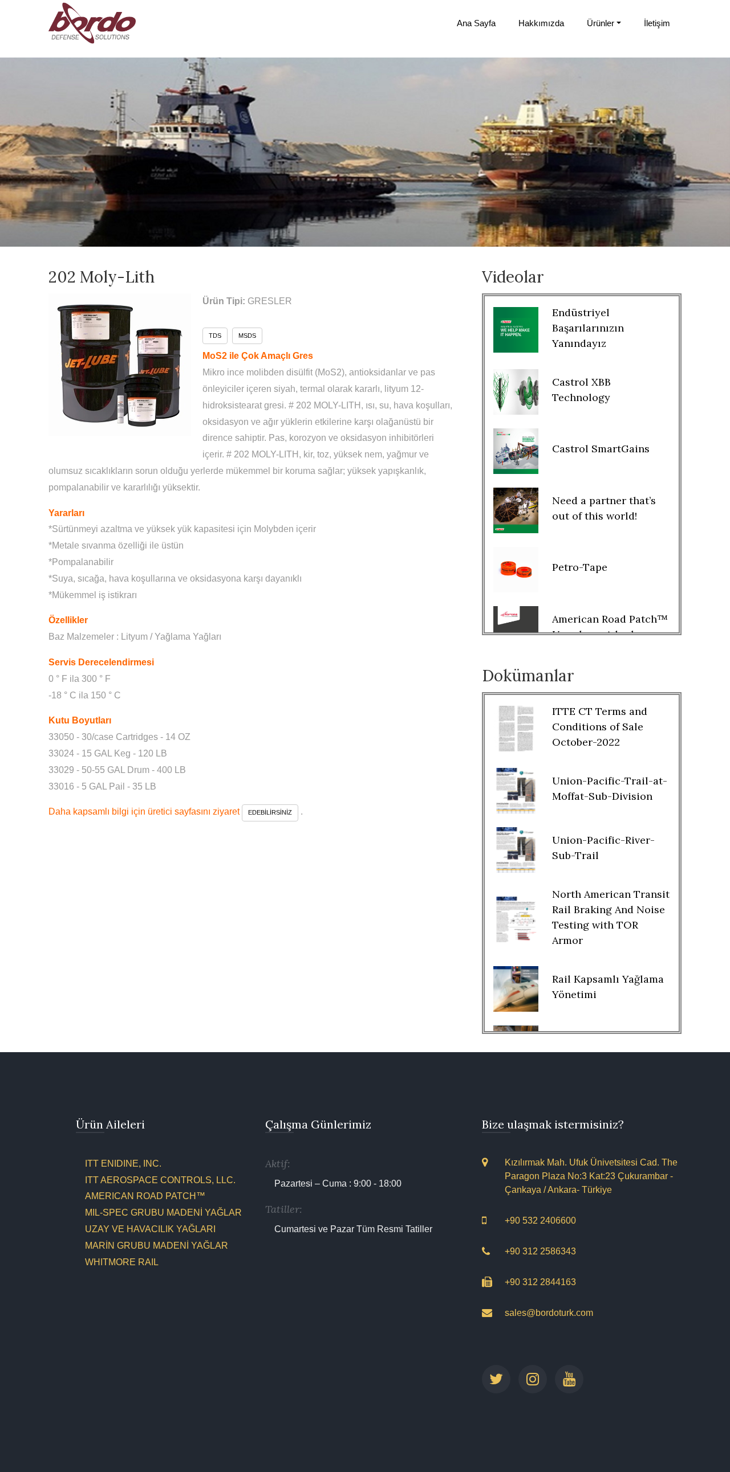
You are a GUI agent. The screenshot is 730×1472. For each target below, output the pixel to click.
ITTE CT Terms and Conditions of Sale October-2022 (599, 727)
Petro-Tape (579, 567)
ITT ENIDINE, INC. (123, 1163)
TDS (215, 335)
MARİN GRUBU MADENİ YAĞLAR (156, 1245)
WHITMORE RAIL (122, 1262)
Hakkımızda (541, 23)
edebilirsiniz (270, 812)
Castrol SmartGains (601, 448)
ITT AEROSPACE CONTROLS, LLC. (160, 1180)
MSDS (247, 335)
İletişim (657, 23)
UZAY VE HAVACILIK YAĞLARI (150, 1229)
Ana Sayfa (476, 23)
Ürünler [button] (600, 23)
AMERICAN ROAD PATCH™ (145, 1196)
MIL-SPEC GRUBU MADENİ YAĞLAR (163, 1212)
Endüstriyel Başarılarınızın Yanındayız (588, 328)
